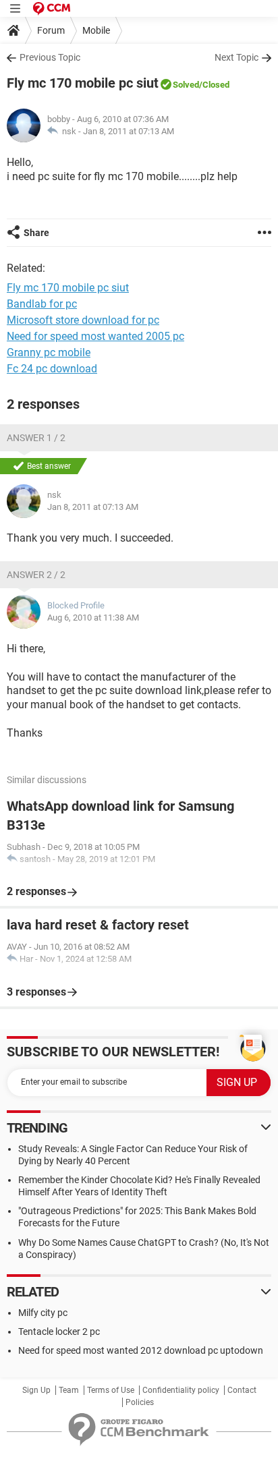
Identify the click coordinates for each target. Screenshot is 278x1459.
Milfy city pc (42, 1312)
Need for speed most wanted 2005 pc (95, 336)
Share (36, 232)
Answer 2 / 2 (36, 574)
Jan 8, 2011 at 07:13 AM (128, 131)
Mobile (96, 30)
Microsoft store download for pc (83, 320)
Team (69, 1390)
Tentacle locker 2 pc (59, 1331)
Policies (140, 1402)
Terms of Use (110, 1390)
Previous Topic (50, 57)
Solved (186, 85)
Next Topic (236, 57)
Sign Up (36, 1390)
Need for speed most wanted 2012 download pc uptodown (140, 1350)
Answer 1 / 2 (36, 437)
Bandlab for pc (42, 303)
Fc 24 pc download (52, 368)
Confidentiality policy (180, 1390)
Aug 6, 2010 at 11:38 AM (93, 617)
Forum (51, 30)
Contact (241, 1390)
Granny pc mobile (48, 352)
